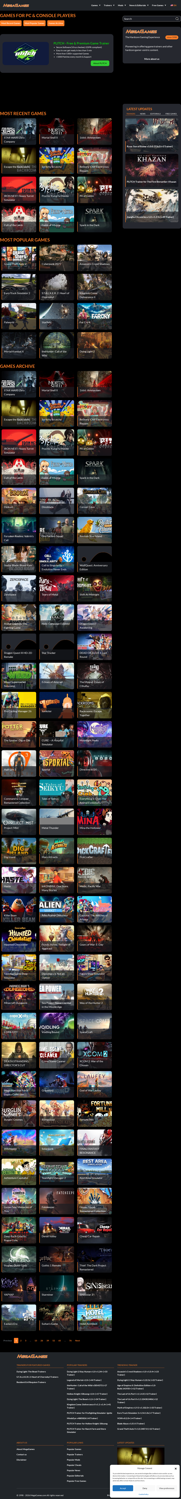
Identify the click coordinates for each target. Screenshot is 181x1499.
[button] (175, 1468)
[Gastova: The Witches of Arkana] (94, 909)
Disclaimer (22, 1459)
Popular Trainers (75, 1454)
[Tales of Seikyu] (56, 792)
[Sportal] (56, 763)
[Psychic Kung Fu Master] (56, 189)
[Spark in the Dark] (94, 218)
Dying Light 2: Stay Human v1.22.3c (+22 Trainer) (140, 1380)
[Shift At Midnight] (94, 588)
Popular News (73, 1470)
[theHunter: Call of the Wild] (56, 345)
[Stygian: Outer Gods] (19, 1259)
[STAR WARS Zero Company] (19, 131)
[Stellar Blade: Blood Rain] (19, 559)
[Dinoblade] (56, 500)
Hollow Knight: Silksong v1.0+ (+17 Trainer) (87, 1394)
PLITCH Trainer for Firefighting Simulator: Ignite (89, 1413)
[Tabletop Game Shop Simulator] (19, 967)
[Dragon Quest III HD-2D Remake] (19, 646)
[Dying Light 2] (94, 345)
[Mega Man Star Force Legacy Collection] (19, 1084)
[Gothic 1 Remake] (56, 1259)
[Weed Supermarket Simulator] (19, 675)
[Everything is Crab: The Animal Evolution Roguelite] (94, 792)
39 (48, 1340)
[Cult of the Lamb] (19, 218)
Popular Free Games (76, 1481)
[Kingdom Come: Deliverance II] (94, 286)
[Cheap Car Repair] (94, 1230)
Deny (145, 1488)
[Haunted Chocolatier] (19, 938)
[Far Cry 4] (94, 316)
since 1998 (172, 37)
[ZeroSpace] (19, 588)
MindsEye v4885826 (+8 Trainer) (82, 1418)
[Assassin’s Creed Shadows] (94, 257)
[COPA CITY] (19, 1025)
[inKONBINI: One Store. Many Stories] (56, 880)
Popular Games (74, 1449)
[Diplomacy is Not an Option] (56, 967)
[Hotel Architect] (94, 1317)
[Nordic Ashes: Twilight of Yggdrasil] (56, 938)
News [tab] (142, 114)
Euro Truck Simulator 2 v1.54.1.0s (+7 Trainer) (138, 1413)
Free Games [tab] (171, 114)
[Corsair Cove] (94, 500)
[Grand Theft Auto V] (19, 257)
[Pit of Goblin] (94, 189)
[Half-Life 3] (19, 763)
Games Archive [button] (56, 23)
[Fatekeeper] (56, 1200)
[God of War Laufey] (94, 1084)
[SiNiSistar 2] (94, 1288)
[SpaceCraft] (94, 1025)
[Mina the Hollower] (94, 821)
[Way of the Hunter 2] (94, 996)
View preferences (166, 1488)
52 (53, 1340)
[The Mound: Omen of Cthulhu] (94, 675)
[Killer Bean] (19, 909)
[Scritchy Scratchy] (56, 160)
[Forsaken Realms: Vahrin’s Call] (19, 530)
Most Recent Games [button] (10, 23)
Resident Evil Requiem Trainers (31, 1382)
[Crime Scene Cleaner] (56, 1055)
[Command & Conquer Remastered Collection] (19, 792)
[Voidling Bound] (56, 1025)
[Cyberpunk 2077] (56, 257)
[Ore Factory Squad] (56, 530)
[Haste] (19, 880)
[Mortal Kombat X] (19, 345)
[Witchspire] (19, 1142)
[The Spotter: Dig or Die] (19, 734)
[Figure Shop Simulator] (94, 967)
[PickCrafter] (94, 850)
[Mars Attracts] (56, 850)
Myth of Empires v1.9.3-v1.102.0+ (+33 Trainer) (139, 1407)
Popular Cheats (74, 1465)
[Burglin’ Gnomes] (19, 1113)
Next (77, 1340)
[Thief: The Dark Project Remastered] (94, 1259)
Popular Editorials (75, 1475)
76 (70, 1340)
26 (42, 1340)
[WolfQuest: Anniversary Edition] (94, 559)
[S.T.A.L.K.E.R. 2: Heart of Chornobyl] (56, 286)
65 (59, 1340)
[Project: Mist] (19, 821)
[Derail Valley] (56, 1230)
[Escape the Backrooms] (19, 160)
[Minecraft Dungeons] (19, 996)
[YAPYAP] (19, 1288)
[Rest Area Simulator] (94, 1171)
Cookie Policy (143, 1494)
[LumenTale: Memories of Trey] (19, 1200)
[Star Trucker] (56, 646)
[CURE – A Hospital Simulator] (56, 734)
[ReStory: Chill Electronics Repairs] (94, 160)
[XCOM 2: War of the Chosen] (94, 1055)
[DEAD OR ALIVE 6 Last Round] (94, 646)
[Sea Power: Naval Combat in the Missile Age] (56, 996)
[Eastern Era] (19, 1317)
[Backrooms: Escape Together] (94, 705)
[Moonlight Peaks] (94, 734)
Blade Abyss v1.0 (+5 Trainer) (131, 1423)
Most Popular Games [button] (34, 23)
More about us (151, 58)
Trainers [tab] (130, 114)
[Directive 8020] (94, 763)
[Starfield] (56, 316)
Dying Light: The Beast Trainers (31, 1371)
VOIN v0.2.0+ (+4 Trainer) (129, 1418)
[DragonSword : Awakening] (94, 617)
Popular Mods (73, 1459)
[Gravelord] (56, 1084)
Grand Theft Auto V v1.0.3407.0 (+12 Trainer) (138, 1429)
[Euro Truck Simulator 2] (19, 286)
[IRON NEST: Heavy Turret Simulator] (19, 189)
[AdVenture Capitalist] (19, 1171)
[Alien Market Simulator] (56, 909)
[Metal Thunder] (56, 821)
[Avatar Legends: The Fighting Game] (19, 617)
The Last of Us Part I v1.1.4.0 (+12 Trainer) (137, 1394)
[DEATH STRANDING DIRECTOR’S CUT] (19, 1055)
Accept (123, 1488)
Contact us (22, 1454)
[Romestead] (56, 1113)
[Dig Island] (19, 850)
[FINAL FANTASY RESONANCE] (94, 1142)
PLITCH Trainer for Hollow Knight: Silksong (87, 1423)
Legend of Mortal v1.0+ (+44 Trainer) (84, 1380)
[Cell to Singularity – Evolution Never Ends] (56, 559)
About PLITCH (100, 63)
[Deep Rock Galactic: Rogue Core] (19, 1230)
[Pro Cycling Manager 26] (19, 705)
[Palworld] (19, 316)
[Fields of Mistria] (56, 218)
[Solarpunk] (56, 1142)
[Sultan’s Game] (56, 1317)
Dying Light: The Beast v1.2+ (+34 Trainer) (86, 1399)
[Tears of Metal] (56, 588)
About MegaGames (26, 1449)
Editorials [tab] (155, 114)
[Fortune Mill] (94, 1113)
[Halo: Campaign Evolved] (56, 617)
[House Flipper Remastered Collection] (94, 1200)
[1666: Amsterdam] (94, 131)
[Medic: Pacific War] (94, 880)
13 (36, 1340)
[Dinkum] (19, 500)
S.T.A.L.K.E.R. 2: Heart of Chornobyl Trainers (37, 1377)
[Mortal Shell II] (56, 131)
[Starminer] (56, 1288)
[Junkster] (56, 705)
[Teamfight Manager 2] (56, 1171)
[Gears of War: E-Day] (94, 938)
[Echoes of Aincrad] (56, 675)
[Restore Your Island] (94, 530)
